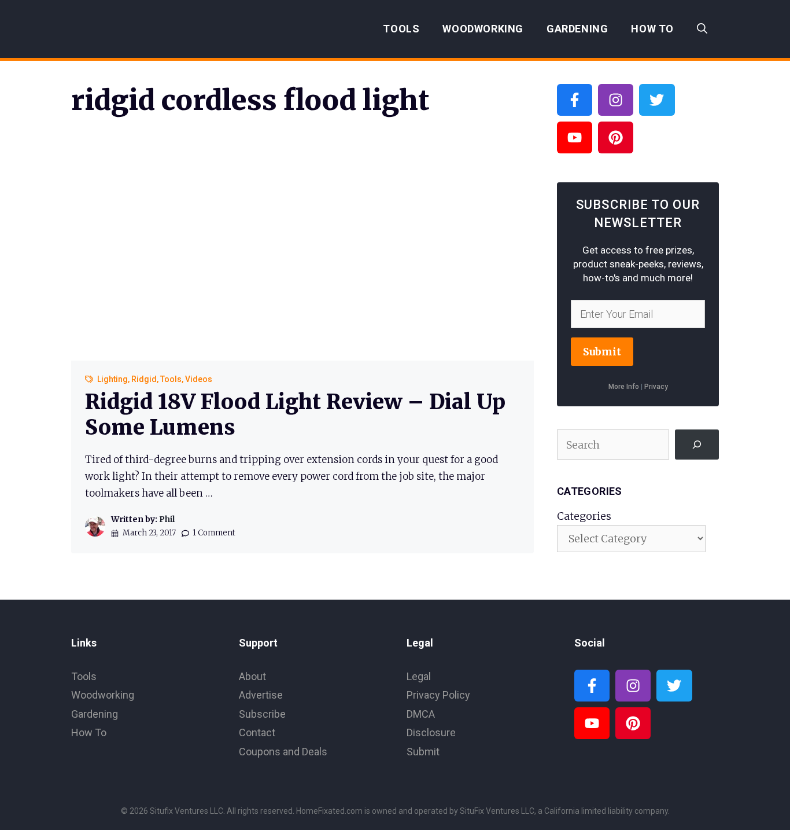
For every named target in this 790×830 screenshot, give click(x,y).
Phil (167, 519)
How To (652, 29)
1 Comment (214, 533)
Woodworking (482, 29)
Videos (198, 379)
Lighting (112, 379)
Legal (419, 676)
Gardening (577, 29)
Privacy (656, 387)
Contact (257, 732)
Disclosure (431, 732)
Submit (602, 351)
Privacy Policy (438, 695)
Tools (401, 29)
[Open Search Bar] (702, 29)
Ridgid (144, 379)
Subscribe (262, 714)
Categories (584, 516)
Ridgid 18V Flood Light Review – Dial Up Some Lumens (295, 414)
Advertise (261, 695)
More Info (623, 387)
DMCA (421, 714)
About (252, 676)
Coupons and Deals (283, 751)
